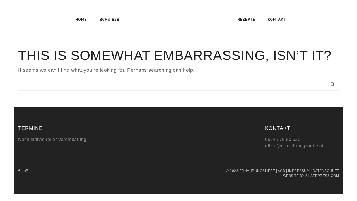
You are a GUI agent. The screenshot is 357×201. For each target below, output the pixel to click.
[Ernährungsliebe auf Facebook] (19, 170)
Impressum (299, 171)
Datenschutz (326, 171)
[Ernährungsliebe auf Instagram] (26, 170)
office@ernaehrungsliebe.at (294, 145)
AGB (281, 171)
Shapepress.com (322, 176)
